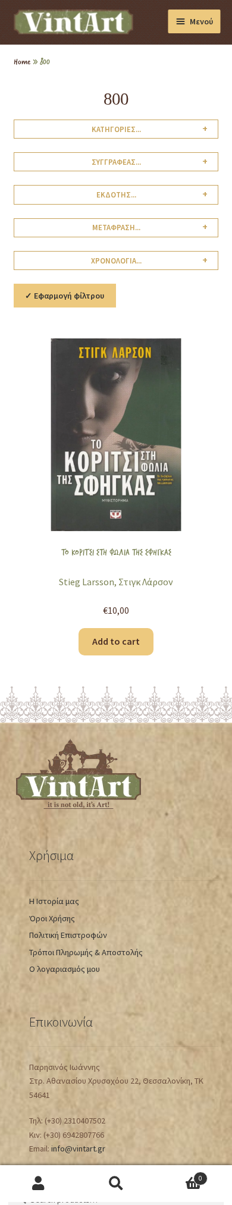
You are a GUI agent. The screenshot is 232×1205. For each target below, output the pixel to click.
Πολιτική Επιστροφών (68, 935)
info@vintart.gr (78, 1148)
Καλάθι (178, 1174)
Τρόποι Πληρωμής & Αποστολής (86, 952)
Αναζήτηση (116, 1184)
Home (22, 61)
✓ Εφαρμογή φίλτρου (64, 295)
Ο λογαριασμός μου (64, 969)
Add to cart (116, 641)
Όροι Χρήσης (52, 918)
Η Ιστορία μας (54, 901)
